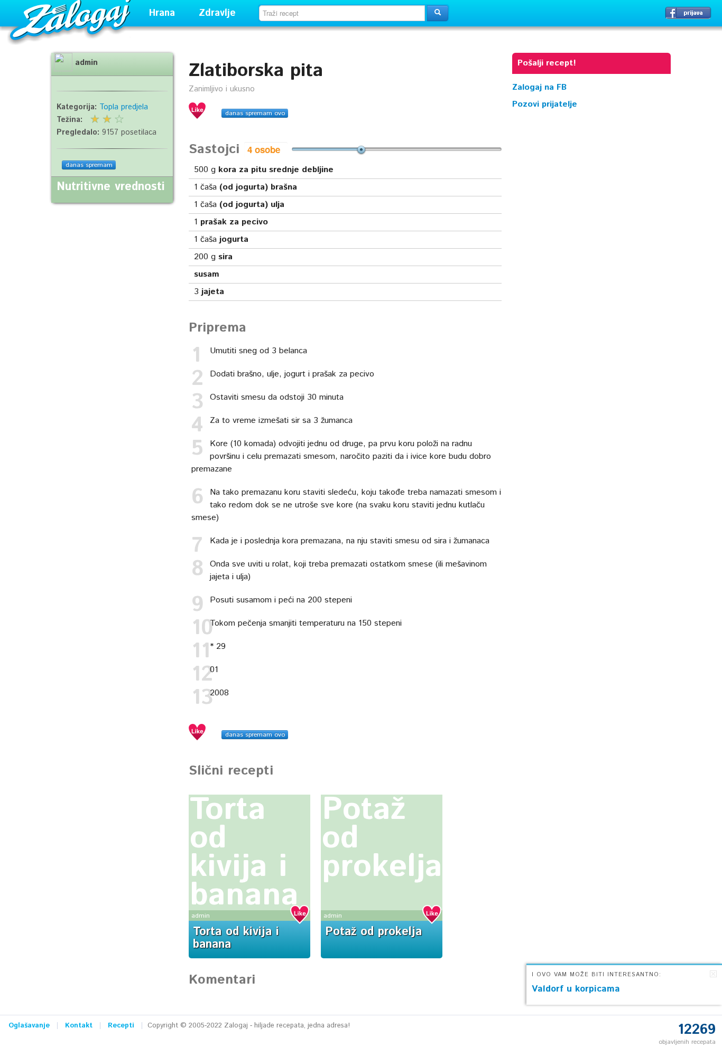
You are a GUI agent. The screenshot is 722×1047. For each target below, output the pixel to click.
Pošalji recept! (546, 63)
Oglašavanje (29, 1026)
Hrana (162, 13)
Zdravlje (217, 13)
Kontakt (78, 1026)
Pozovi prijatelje (544, 104)
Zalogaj (72, 18)
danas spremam (89, 165)
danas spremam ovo (255, 113)
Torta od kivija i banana (244, 852)
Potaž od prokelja (373, 931)
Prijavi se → (688, 12)
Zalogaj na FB (539, 87)
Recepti (121, 1026)
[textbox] (342, 13)
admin (200, 915)
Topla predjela (123, 107)
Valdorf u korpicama (576, 989)
